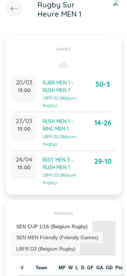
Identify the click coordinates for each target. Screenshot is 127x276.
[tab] (52, 226)
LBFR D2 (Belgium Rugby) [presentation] (45, 249)
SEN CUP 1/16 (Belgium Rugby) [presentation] (52, 226)
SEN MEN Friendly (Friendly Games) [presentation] (57, 237)
